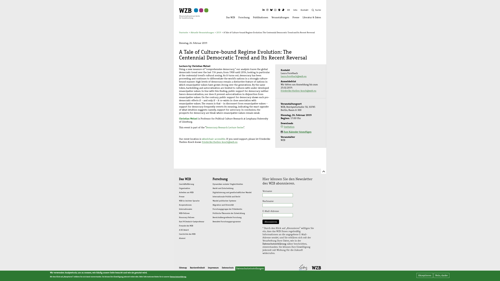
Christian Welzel (188, 118)
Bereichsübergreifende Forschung (227, 217)
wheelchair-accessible (213, 138)
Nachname (268, 201)
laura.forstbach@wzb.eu (294, 76)
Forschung (220, 179)
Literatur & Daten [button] (313, 18)
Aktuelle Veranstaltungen (202, 32)
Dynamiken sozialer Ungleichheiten (228, 184)
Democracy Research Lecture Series (224, 127)
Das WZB (185, 179)
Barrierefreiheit (197, 267)
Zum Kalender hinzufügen (297, 131)
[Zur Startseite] (189, 13)
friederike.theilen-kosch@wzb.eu (220, 142)
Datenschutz (228, 267)
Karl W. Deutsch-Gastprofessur (191, 221)
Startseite (183, 32)
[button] (321, 32)
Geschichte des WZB (187, 234)
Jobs (295, 10)
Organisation (184, 188)
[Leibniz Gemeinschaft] (303, 267)
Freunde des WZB (186, 226)
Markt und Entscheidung (223, 188)
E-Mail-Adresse (270, 211)
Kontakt (304, 10)
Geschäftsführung (186, 184)
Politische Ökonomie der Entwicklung (229, 213)
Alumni (182, 238)
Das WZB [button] (231, 18)
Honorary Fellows (186, 217)
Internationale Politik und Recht (226, 196)
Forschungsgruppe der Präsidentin (227, 209)
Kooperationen (185, 205)
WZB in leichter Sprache (189, 201)
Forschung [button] (244, 18)
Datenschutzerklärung (274, 243)
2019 (218, 32)
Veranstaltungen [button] (281, 18)
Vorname (267, 191)
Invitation (289, 126)
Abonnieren (270, 221)
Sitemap (183, 267)
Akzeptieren (424, 275)
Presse (181, 196)
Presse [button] (296, 18)
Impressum (213, 267)
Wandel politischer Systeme (224, 201)
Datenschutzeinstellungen (250, 268)
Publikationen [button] (261, 18)
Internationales (185, 209)
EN (288, 10)
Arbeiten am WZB (186, 192)
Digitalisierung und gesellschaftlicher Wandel (232, 192)
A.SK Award (184, 230)
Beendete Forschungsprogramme (227, 221)
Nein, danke (441, 275)
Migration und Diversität (223, 205)
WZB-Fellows (184, 213)
